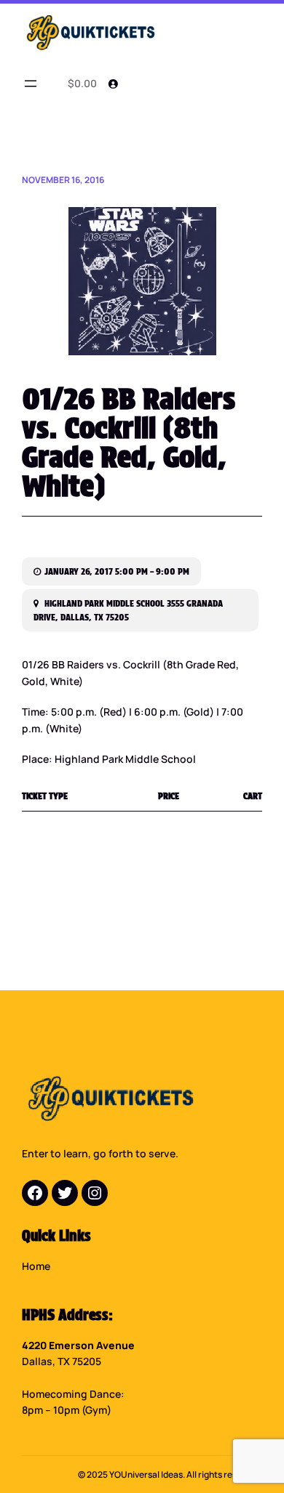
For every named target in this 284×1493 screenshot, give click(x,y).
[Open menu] (30, 83)
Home (36, 1266)
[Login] (113, 83)
